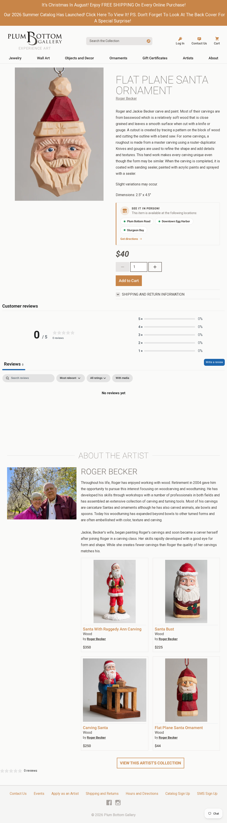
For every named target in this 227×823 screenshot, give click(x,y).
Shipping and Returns (102, 793)
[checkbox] (122, 378)
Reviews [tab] (13, 364)
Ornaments (118, 58)
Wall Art (43, 58)
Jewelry (15, 58)
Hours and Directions (142, 793)
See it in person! (146, 208)
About (213, 58)
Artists (188, 58)
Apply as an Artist (65, 793)
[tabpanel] (113, 408)
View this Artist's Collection (150, 763)
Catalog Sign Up (177, 793)
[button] (170, 319)
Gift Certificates (155, 58)
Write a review (214, 362)
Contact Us (18, 793)
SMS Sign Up (207, 793)
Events (39, 793)
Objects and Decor (79, 58)
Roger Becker (126, 98)
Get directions (129, 239)
